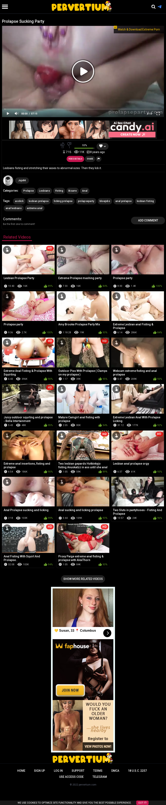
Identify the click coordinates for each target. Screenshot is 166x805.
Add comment (148, 220)
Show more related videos (83, 579)
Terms (97, 770)
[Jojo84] (8, 180)
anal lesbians (14, 208)
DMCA (115, 770)
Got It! (142, 802)
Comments (12, 219)
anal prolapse (123, 201)
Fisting (59, 190)
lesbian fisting (145, 201)
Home (21, 770)
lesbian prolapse (39, 201)
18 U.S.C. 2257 (137, 770)
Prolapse (28, 190)
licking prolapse (63, 201)
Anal (84, 190)
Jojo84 (22, 180)
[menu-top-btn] (4, 6)
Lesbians (44, 190)
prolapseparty (86, 201)
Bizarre (72, 190)
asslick (19, 201)
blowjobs (105, 201)
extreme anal (35, 208)
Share (90, 159)
